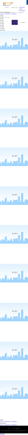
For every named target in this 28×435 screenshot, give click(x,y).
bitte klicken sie (21, 3)
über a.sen (7, 17)
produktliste (14, 421)
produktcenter (14, 7)
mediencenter (20, 12)
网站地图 (2, 434)
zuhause (7, 7)
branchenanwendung (10, 12)
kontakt (23, 22)
